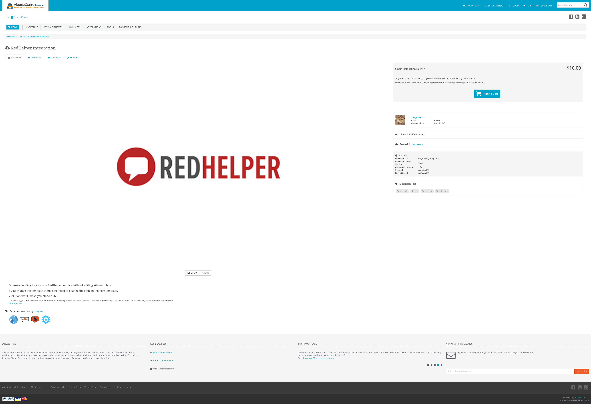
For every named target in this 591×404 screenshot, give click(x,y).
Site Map (117, 387)
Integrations (93, 27)
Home (14, 27)
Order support (21, 387)
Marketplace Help (39, 387)
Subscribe (581, 371)
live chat (428, 191)
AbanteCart (580, 397)
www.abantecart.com (162, 352)
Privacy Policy (74, 387)
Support (73, 57)
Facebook (570, 16)
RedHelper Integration (38, 36)
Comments (55, 57)
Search (21, 36)
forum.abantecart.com (163, 360)
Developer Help (58, 387)
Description (16, 57)
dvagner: (39, 311)
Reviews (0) (35, 57)
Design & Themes (52, 27)
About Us (6, 387)
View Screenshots (199, 272)
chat (415, 191)
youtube (584, 16)
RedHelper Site (15, 303)
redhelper (443, 191)
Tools (110, 27)
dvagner (416, 117)
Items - (19, 17)
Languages (73, 27)
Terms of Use (90, 387)
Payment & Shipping (129, 27)
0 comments (415, 144)
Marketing (31, 27)
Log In (128, 387)
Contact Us (105, 387)
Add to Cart (491, 94)
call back (403, 191)
